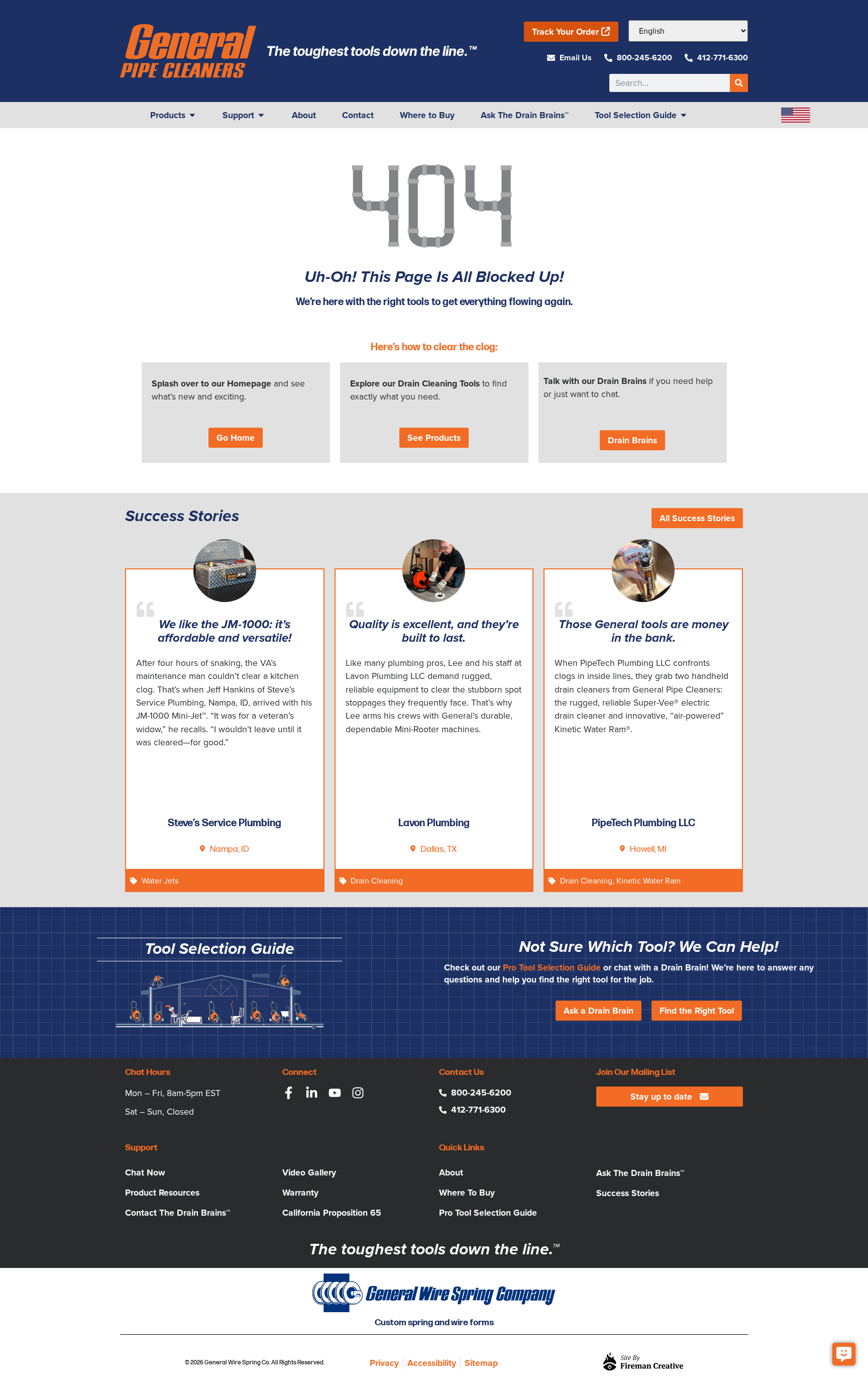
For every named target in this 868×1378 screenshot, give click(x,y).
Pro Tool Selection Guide (552, 967)
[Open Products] (192, 115)
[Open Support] (261, 115)
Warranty (300, 1192)
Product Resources (162, 1192)
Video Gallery (309, 1172)
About (451, 1172)
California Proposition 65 (331, 1212)
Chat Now (145, 1172)
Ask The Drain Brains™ (640, 1172)
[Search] (739, 83)
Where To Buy (467, 1192)
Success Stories (627, 1193)
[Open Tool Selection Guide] (683, 115)
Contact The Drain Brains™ (177, 1212)
